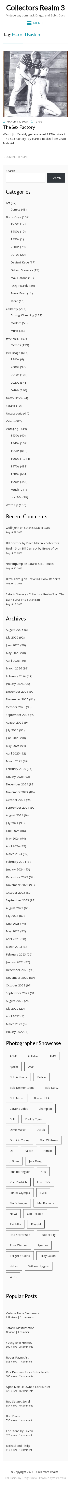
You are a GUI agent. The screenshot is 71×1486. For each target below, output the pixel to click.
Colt (12, 1119)
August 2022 (14, 1001)
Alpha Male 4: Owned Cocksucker (28, 1387)
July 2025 (12, 730)
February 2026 (16, 676)
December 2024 (17, 784)
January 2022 (15, 1032)
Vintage (11, 429)
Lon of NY (43, 1182)
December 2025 (17, 691)
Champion (45, 1109)
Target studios (20, 1256)
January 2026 (15, 684)
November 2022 (17, 977)
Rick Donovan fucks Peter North (27, 1372)
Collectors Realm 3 (35, 7)
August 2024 (14, 815)
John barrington (20, 1172)
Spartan (42, 1245)
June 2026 (13, 645)
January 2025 (15, 776)
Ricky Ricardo (20, 285)
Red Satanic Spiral (18, 1401)
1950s (15, 451)
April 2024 (13, 846)
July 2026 (12, 637)
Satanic (10, 406)
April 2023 (13, 939)
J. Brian (14, 1161)
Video (10, 421)
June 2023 (13, 923)
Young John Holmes (19, 1342)
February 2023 (16, 954)
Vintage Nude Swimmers (22, 1313)
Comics (15, 209)
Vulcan (14, 1266)
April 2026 (13, 661)
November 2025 (17, 699)
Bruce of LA (42, 1098)
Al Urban (33, 1056)
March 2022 (14, 1024)
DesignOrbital (29, 1478)
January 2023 (15, 962)
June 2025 (13, 738)
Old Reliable (35, 1214)
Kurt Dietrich (18, 1182)
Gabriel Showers (22, 270)
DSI (12, 1151)
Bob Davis (13, 1416)
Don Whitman (49, 1140)
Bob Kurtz (52, 1088)
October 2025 (15, 707)
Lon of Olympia (20, 1193)
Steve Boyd (18, 293)
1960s (15, 459)
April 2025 (13, 753)
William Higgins (38, 1266)
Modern (16, 323)
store (14, 301)
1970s (38, 121)
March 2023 (14, 947)
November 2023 (17, 885)
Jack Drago (13, 353)
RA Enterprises (20, 1235)
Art (8, 203)
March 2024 (14, 854)
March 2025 (14, 761)
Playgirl (36, 1224)
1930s (15, 435)
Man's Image (18, 1203)
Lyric (43, 1193)
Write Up (12, 505)
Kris (43, 1172)
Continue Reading (17, 157)
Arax (31, 1067)
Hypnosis (12, 338)
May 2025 (13, 746)
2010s (15, 255)
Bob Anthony (18, 1077)
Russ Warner (18, 1245)
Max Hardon (19, 278)
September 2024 (17, 807)
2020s (15, 382)
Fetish (15, 390)
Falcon (29, 1151)
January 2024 (15, 869)
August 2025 (14, 722)
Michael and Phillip (18, 1446)
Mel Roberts (45, 1203)
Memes (16, 345)
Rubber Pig (48, 1235)
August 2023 (14, 908)
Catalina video (19, 1109)
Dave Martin (18, 1130)
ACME (14, 1056)
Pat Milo (15, 1224)
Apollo (14, 1067)
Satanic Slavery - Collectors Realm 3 (30, 594)
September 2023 (17, 900)
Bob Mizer (17, 1098)
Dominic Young (20, 1140)
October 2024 (15, 800)
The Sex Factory (19, 127)
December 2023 (17, 877)
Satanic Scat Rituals (37, 527)
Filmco (47, 1151)
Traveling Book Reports (44, 579)
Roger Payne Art (17, 1357)
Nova (13, 1214)
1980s (15, 231)
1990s (15, 239)
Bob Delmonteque (22, 1088)
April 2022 (13, 1016)
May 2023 (13, 931)
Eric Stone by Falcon (19, 1431)
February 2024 (16, 862)
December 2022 (17, 970)
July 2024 (12, 823)
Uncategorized (16, 413)
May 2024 (13, 838)
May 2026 (13, 653)
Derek (40, 1130)
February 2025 (16, 769)
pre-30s (16, 497)
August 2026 (14, 630)
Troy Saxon (48, 1256)
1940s (15, 443)
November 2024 (17, 792)
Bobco (41, 1077)
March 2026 (14, 668)
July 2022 (12, 1008)
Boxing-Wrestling (22, 315)
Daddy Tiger (33, 1119)
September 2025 (17, 715)
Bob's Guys (13, 217)
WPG (13, 1277)
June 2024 (13, 831)
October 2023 (15, 892)
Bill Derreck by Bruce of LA (40, 548)
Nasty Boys (14, 398)
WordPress (59, 1478)
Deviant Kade (20, 262)
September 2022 (17, 993)
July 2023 (12, 916)
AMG (53, 1056)
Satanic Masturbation (20, 1328)
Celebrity (12, 309)
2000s (15, 247)
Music (14, 331)
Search (10, 171)
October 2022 (15, 985)
